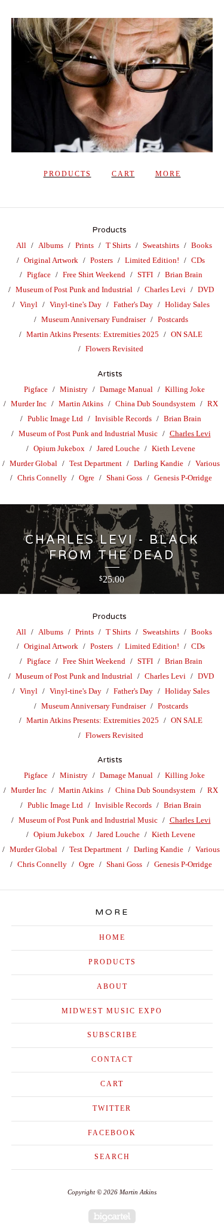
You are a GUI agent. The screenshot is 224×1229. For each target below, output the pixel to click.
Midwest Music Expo (112, 1011)
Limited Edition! (152, 260)
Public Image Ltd (55, 418)
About (112, 986)
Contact (112, 1059)
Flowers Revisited (114, 348)
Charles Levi (165, 289)
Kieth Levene (173, 448)
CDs (198, 260)
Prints (84, 245)
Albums (50, 245)
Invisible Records (123, 418)
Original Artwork (51, 260)
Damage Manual (126, 389)
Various (207, 463)
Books (201, 245)
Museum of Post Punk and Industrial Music (88, 433)
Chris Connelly (42, 477)
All (21, 245)
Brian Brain (183, 274)
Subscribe (112, 1035)
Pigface (39, 274)
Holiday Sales (187, 304)
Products (67, 174)
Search (112, 1157)
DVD (206, 289)
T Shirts (118, 245)
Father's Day (133, 304)
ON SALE (186, 334)
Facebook (112, 1133)
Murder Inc (29, 403)
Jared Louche (118, 448)
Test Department (95, 463)
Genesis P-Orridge (183, 477)
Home (112, 937)
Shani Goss (124, 477)
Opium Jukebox (59, 448)
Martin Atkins (81, 403)
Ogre (86, 477)
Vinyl (29, 304)
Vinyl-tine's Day (76, 304)
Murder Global (33, 463)
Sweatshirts (161, 245)
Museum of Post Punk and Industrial (74, 289)
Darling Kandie (158, 463)
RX (212, 403)
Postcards (173, 319)
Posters (101, 260)
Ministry (74, 389)
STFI (145, 274)
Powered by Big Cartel (112, 1216)
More (168, 174)
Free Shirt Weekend (94, 274)
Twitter (112, 1108)
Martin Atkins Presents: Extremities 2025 (92, 334)
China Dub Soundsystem (155, 403)
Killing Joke (185, 389)
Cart (123, 174)
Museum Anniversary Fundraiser (93, 319)
